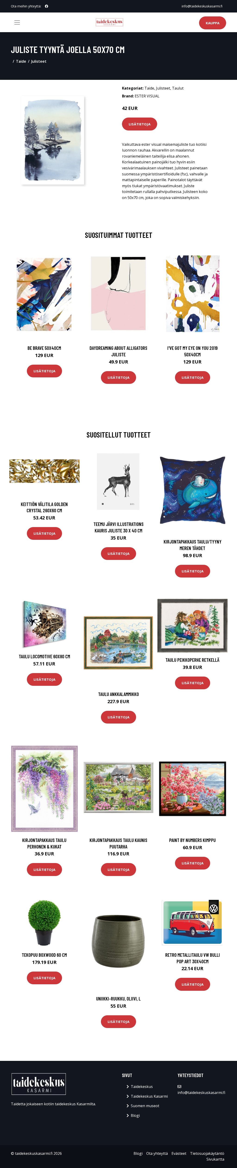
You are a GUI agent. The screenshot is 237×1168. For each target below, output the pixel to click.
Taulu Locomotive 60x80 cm (44, 656)
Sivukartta (215, 1159)
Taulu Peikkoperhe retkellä (192, 660)
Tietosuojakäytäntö (207, 1153)
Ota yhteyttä (157, 1153)
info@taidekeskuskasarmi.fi (202, 6)
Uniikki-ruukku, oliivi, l (118, 998)
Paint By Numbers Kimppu (192, 840)
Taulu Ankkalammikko (118, 694)
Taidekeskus (142, 1086)
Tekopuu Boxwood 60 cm (44, 955)
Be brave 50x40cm (44, 348)
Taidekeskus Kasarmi (149, 1096)
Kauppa (212, 23)
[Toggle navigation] (17, 22)
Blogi (135, 1115)
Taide (21, 61)
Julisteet (39, 61)
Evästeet (179, 1153)
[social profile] (46, 6)
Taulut (178, 88)
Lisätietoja (139, 124)
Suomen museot (145, 1105)
